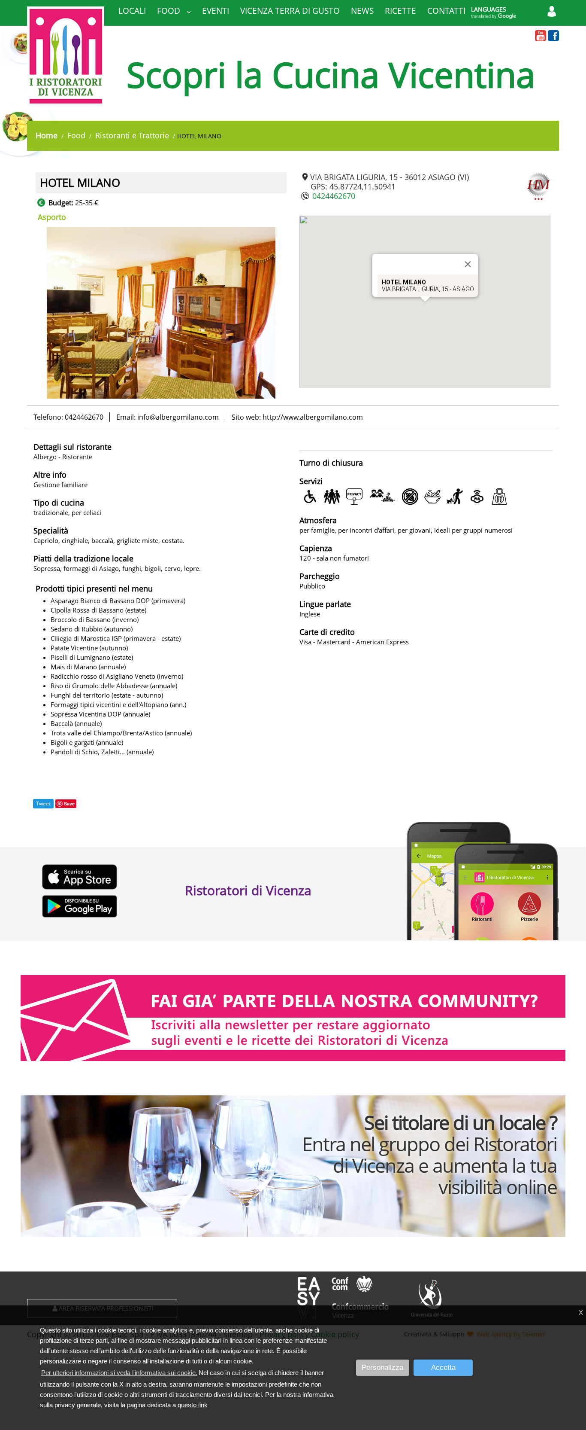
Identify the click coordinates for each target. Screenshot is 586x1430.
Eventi (215, 10)
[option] (161, 313)
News (362, 10)
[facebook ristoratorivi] (553, 36)
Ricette (400, 10)
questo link (193, 1405)
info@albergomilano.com (178, 417)
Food (76, 135)
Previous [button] (29, 312)
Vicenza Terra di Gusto (290, 10)
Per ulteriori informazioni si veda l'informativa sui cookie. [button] (119, 1372)
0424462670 (333, 196)
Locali (132, 10)
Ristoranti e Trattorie (132, 135)
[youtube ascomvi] (540, 36)
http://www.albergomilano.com (313, 417)
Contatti (446, 10)
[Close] (467, 264)
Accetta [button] (443, 1367)
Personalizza (382, 1367)
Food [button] (169, 10)
